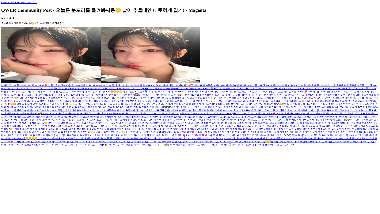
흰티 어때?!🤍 (175, 144)
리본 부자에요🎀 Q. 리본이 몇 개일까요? (279, 113)
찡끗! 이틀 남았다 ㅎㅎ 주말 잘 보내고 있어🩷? (313, 135)
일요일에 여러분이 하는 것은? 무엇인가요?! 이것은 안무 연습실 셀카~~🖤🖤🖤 (129, 107)
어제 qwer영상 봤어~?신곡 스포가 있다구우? (272, 144)
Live (29, 2)
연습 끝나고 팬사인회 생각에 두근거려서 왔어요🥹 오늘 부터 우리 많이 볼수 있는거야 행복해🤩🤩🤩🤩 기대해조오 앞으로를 (78, 91)
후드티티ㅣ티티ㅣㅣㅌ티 (184, 107)
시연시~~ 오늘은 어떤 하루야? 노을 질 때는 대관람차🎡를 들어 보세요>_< (114, 104)
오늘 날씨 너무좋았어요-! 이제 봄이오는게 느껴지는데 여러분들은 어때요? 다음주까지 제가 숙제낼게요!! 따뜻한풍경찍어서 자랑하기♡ (115, 110)
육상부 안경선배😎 (32, 113)
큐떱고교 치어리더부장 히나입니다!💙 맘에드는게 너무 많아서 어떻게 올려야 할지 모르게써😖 (298, 119)
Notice (34, 2)
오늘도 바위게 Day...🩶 (202, 88)
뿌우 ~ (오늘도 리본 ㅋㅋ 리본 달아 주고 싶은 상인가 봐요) (202, 113)
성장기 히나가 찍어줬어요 (294, 98)
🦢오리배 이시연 (204, 144)
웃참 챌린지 (189, 144)
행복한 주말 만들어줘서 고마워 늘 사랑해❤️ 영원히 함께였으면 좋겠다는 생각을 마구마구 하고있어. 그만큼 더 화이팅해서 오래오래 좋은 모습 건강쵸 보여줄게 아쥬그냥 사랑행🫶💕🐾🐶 (99, 85)
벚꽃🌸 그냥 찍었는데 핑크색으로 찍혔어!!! (331, 98)
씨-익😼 (300, 101)
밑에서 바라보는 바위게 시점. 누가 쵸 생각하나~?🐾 (144, 113)
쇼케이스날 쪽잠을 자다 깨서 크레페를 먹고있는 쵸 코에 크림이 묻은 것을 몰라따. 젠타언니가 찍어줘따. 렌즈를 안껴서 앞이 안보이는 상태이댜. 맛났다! (168, 119)
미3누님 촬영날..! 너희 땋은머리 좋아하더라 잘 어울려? (90, 94)
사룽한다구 (220, 88)
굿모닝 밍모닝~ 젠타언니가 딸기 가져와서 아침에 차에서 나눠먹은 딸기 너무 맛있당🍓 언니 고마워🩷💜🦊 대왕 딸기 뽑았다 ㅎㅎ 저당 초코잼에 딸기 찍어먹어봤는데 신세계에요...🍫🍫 (191, 135)
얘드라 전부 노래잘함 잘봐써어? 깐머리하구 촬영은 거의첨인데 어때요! (79, 113)
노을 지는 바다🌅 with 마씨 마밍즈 (231, 144)
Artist (8, 2)
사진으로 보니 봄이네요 (245, 113)
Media (24, 2)
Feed (3, 2)
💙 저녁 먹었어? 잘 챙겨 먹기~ (161, 91)
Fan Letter (16, 2)
